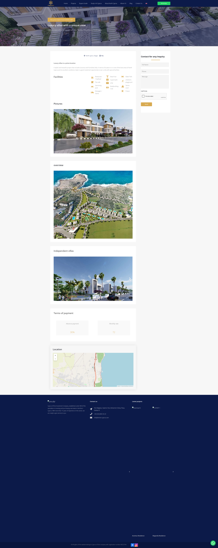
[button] (127, 3)
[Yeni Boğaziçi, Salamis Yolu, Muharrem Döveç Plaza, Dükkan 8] (92, 409)
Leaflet (118, 386)
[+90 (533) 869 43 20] (92, 414)
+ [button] (55, 355)
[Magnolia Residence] (161, 472)
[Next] (173, 471)
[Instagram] (136, 545)
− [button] (55, 358)
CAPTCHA (144, 91)
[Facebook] (132, 545)
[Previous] (129, 471)
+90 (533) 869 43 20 (100, 414)
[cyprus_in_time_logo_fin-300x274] (51, 3)
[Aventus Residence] (141, 472)
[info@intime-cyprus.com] (92, 418)
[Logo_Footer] (67, 401)
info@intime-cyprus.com (101, 418)
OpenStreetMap (125, 386)
